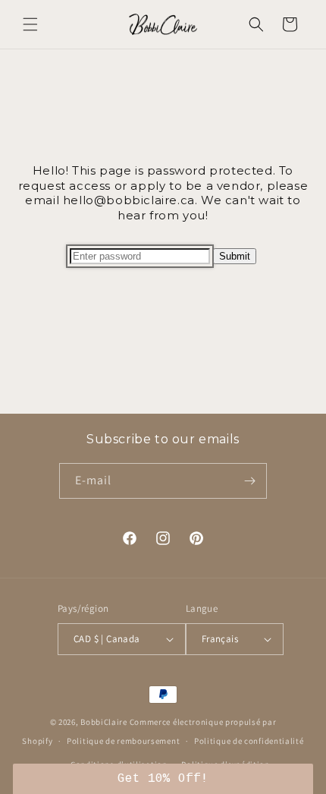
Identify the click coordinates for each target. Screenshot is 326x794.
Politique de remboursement (123, 741)
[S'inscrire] (249, 481)
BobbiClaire (103, 722)
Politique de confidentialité (249, 741)
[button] (30, 24)
